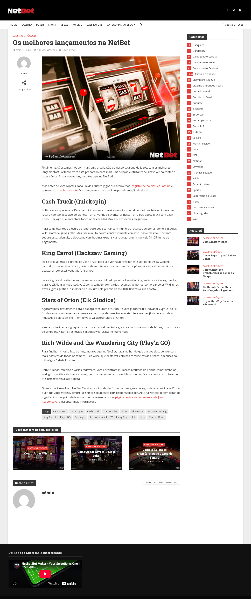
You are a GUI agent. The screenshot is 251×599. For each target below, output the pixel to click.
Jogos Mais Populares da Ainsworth (218, 303)
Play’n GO (65, 417)
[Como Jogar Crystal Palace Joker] (193, 254)
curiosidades (110, 411)
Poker (40, 24)
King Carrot (50, 417)
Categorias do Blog (120, 24)
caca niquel (77, 411)
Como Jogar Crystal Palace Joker (96, 453)
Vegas (64, 24)
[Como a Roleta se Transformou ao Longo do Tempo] (193, 269)
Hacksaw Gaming (156, 411)
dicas (124, 411)
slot (133, 417)
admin (23, 73)
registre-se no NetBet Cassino (151, 186)
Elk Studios (137, 411)
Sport (52, 24)
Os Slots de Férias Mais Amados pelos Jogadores (218, 288)
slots (142, 417)
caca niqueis (60, 411)
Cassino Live (94, 24)
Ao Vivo (77, 24)
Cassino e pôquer (24, 35)
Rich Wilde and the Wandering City (108, 417)
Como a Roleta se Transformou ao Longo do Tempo (155, 453)
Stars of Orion (156, 417)
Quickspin (80, 417)
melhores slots (68, 190)
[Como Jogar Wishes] (193, 241)
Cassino (27, 24)
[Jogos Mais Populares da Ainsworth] (193, 300)
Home (13, 24)
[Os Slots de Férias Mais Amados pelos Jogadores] (193, 286)
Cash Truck (93, 411)
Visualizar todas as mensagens (161, 482)
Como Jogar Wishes (38, 453)
